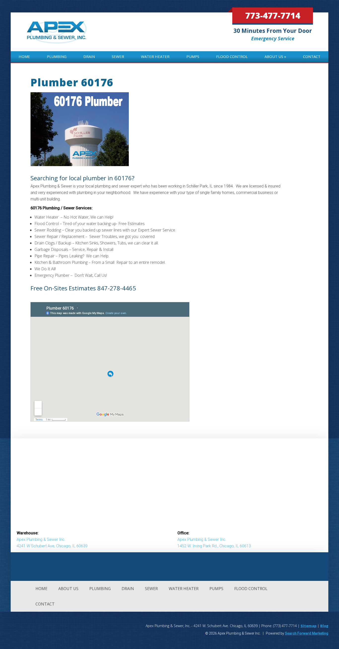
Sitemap (308, 625)
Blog (324, 625)
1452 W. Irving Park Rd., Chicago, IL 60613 (214, 546)
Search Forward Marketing (306, 633)
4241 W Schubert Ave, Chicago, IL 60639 (52, 546)
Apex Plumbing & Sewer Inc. (41, 539)
